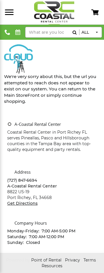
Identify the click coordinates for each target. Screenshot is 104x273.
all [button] (85, 32)
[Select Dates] (18, 32)
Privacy (72, 260)
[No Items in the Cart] (95, 12)
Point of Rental (46, 260)
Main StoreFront (22, 95)
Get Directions (22, 203)
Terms (89, 260)
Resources (52, 265)
